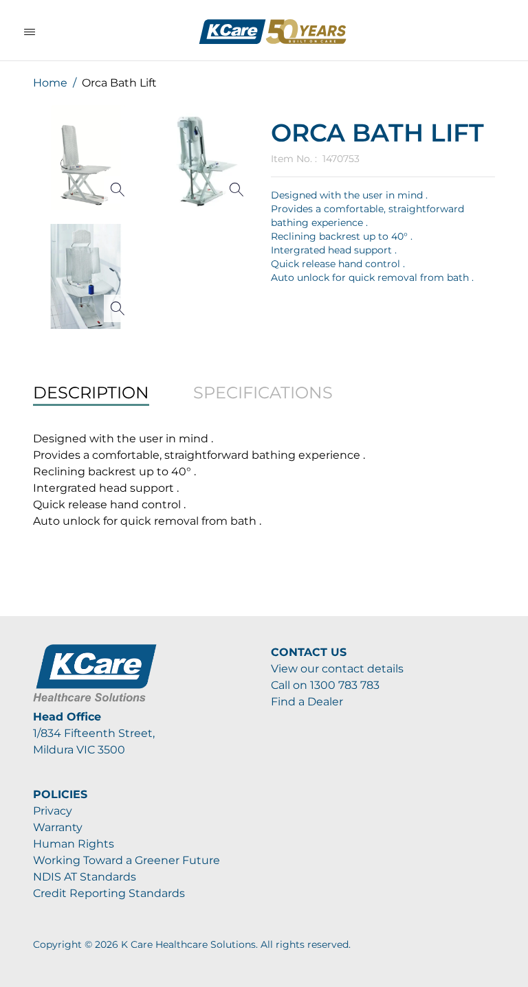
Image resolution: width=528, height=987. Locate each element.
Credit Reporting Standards (109, 893)
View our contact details (337, 668)
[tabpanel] (264, 480)
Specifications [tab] (263, 392)
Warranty (57, 827)
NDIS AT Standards (84, 876)
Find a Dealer (307, 701)
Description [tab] (91, 392)
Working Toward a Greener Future (126, 860)
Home (50, 82)
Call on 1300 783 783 (325, 685)
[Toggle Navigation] (30, 31)
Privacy (52, 810)
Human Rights (73, 843)
